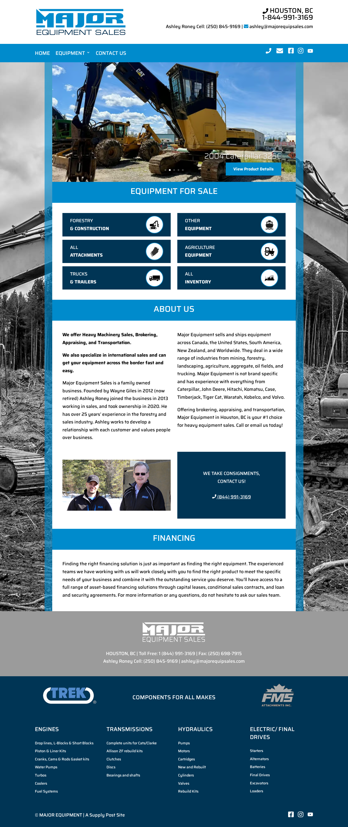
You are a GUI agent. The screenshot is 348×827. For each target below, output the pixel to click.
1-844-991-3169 (287, 17)
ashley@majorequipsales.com (281, 26)
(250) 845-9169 (223, 26)
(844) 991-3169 (233, 496)
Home (42, 53)
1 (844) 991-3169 (177, 653)
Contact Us (111, 53)
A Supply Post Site (105, 815)
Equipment (70, 53)
